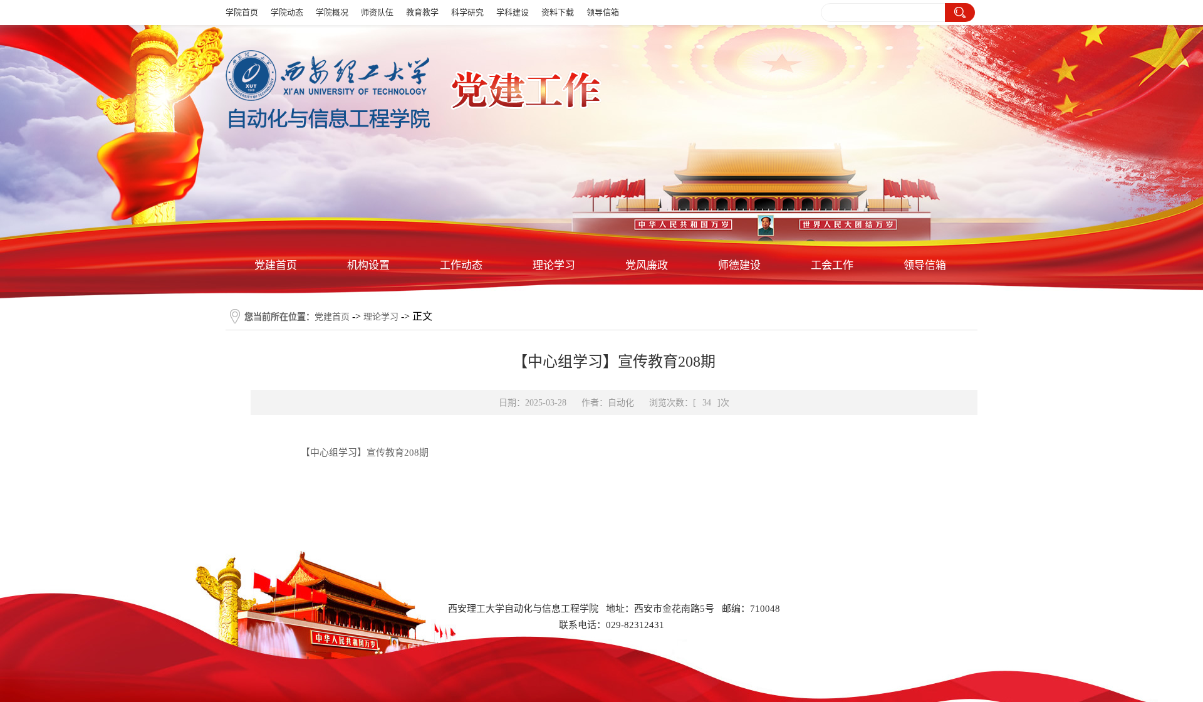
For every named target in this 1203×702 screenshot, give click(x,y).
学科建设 (512, 12)
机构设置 (368, 265)
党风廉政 (646, 265)
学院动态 (287, 12)
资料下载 (557, 12)
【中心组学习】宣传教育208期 (365, 453)
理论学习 (554, 265)
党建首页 (275, 265)
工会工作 (832, 265)
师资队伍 (377, 12)
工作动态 (461, 265)
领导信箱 (602, 12)
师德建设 (739, 265)
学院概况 (332, 12)
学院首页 (242, 12)
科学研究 (467, 12)
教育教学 (422, 12)
